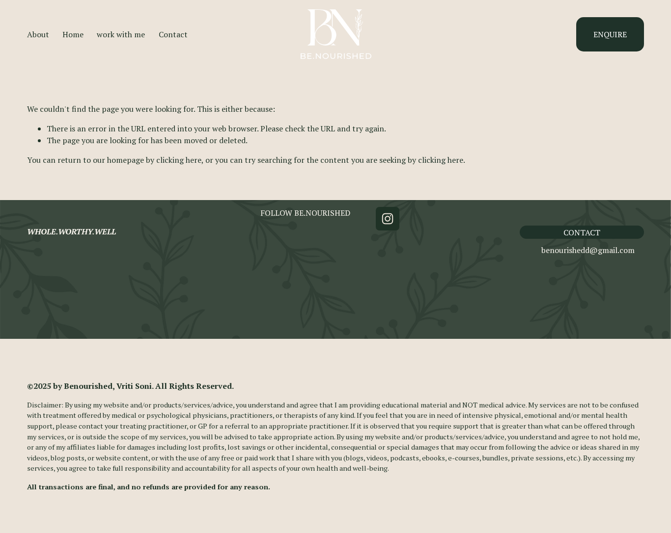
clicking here (178, 159)
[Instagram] (387, 218)
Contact (173, 34)
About (38, 34)
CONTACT (581, 232)
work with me (121, 34)
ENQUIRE (610, 34)
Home (73, 34)
